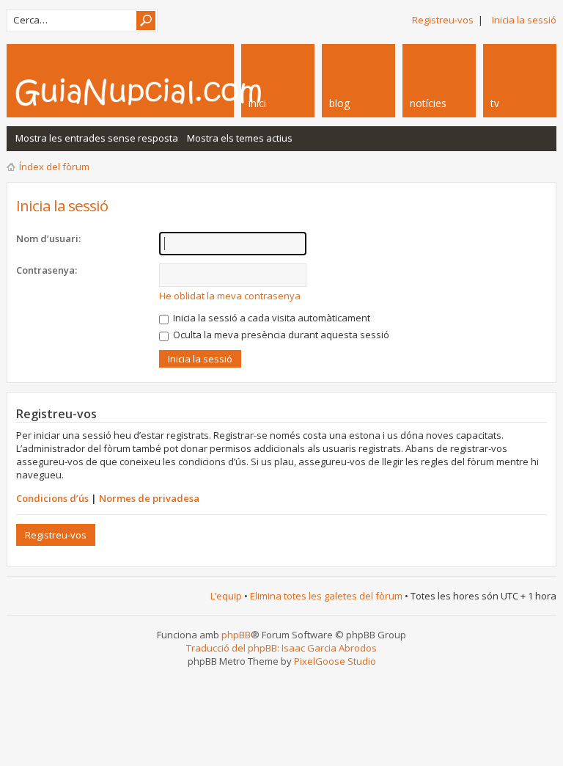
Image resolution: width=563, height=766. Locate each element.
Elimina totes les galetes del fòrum (326, 595)
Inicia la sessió (524, 19)
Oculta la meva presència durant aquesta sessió (280, 334)
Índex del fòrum (54, 166)
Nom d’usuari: (48, 238)
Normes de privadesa (149, 498)
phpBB (236, 634)
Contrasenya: (46, 270)
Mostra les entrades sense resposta (96, 138)
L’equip (226, 595)
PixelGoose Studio (335, 661)
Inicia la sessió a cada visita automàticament (270, 317)
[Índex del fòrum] (179, 91)
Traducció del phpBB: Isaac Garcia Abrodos (281, 647)
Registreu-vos (443, 19)
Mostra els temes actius (239, 138)
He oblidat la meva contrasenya (230, 295)
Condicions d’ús (52, 498)
